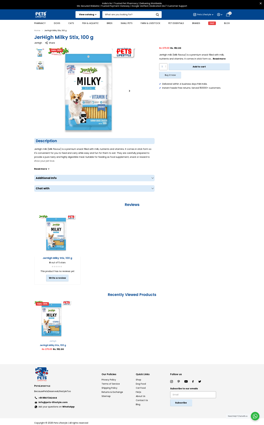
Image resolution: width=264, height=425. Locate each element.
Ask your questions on (56, 406)
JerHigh (38, 42)
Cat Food (141, 387)
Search (157, 14)
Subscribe (181, 402)
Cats (71, 23)
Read (40, 168)
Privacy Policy (109, 379)
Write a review (57, 277)
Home (37, 30)
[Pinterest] (179, 381)
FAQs (138, 392)
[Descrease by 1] (166, 69)
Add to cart (199, 66)
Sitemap (106, 396)
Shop (138, 379)
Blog (227, 23)
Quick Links (143, 374)
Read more (219, 58)
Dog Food (141, 383)
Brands (196, 23)
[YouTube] (186, 381)
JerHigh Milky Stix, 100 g (53, 345)
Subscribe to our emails (184, 388)
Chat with (43, 188)
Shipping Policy (109, 387)
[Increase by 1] (166, 64)
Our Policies (109, 374)
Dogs (57, 23)
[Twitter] (199, 381)
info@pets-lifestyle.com (53, 402)
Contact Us (142, 400)
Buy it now (170, 75)
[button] (129, 91)
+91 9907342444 (47, 397)
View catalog (87, 14)
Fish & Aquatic (90, 23)
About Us (140, 396)
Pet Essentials (176, 23)
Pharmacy (40, 23)
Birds (109, 23)
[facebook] (193, 381)
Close (260, 3)
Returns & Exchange (112, 392)
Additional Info (46, 178)
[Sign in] (219, 14)
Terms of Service (111, 383)
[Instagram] (171, 381)
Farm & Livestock (150, 23)
